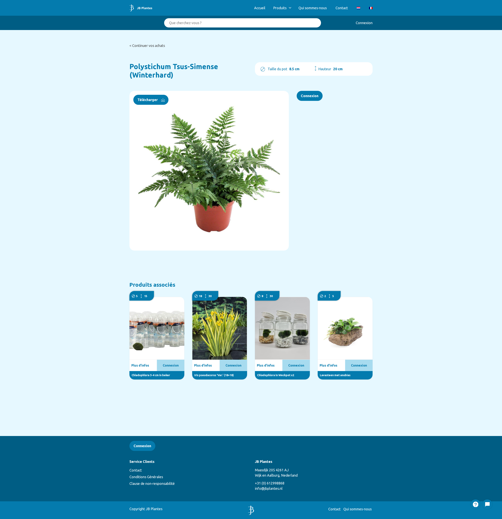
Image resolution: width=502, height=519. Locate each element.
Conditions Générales (146, 477)
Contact (342, 8)
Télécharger (147, 100)
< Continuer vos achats (147, 45)
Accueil (259, 8)
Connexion (364, 23)
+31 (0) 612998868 (269, 483)
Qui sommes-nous (312, 8)
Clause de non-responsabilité (152, 483)
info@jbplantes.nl (269, 488)
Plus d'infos (140, 365)
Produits (279, 8)
